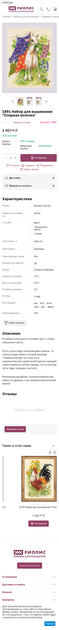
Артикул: (45, 122)
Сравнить (30, 165)
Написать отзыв (22, 122)
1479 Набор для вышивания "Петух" (28, 507)
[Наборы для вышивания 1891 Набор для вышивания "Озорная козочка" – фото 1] (29, 58)
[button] (44, 165)
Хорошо (49, 623)
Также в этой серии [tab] (16, 445)
